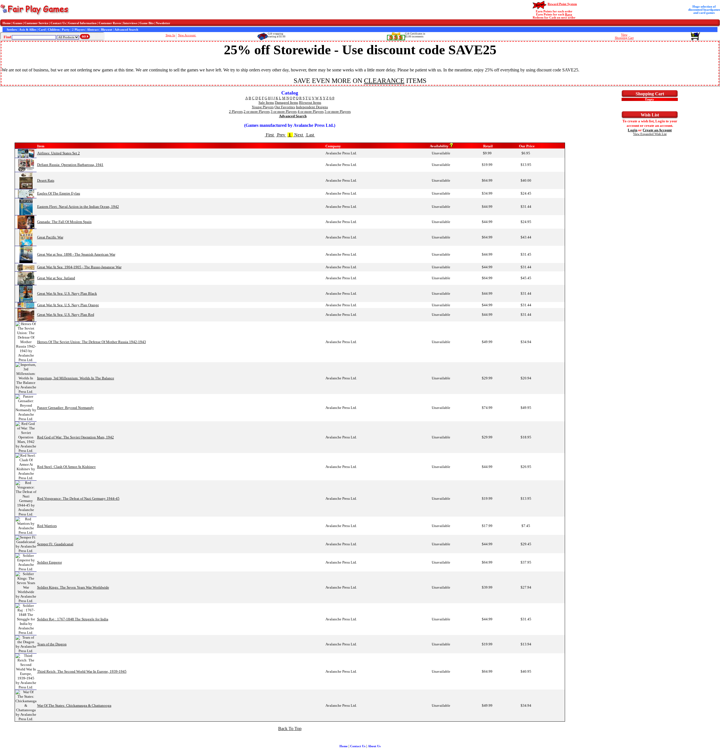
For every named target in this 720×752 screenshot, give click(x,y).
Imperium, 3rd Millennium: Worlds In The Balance (75, 378)
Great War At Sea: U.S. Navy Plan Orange (68, 305)
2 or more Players (257, 111)
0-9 (331, 98)
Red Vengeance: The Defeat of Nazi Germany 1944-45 (78, 498)
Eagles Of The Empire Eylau (58, 193)
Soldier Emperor (49, 562)
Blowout (106, 29)
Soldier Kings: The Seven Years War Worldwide (73, 587)
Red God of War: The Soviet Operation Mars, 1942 (75, 437)
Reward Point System (562, 4)
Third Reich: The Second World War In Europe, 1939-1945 (82, 671)
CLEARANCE (384, 80)
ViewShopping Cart (624, 36)
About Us (374, 746)
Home (7, 23)
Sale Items (266, 102)
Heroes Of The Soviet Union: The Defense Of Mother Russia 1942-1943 (91, 342)
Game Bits (147, 23)
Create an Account (657, 130)
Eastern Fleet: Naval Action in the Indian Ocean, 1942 (78, 206)
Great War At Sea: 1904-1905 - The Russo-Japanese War (79, 267)
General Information (82, 23)
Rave (568, 14)
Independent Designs (312, 107)
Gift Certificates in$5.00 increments (415, 35)
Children (54, 29)
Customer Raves (110, 23)
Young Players (263, 107)
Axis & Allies (27, 29)
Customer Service (36, 23)
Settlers (12, 29)
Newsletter (163, 23)
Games (17, 23)
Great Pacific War (50, 237)
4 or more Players (311, 111)
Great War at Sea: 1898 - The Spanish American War (76, 254)
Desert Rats (45, 180)
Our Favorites (284, 107)
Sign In (170, 35)
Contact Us (58, 23)
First (270, 134)
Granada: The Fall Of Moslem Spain (64, 222)
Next (298, 134)
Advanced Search (126, 29)
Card (42, 29)
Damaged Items (286, 102)
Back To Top (290, 728)
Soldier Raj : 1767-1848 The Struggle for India (72, 619)
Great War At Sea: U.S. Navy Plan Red (65, 314)
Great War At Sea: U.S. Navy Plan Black (67, 293)
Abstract (93, 29)
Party (66, 29)
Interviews (130, 23)
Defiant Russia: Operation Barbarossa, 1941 (70, 165)
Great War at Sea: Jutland (56, 278)
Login (632, 130)
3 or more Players (284, 111)
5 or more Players (338, 111)
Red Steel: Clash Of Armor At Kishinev (66, 467)
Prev (281, 134)
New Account (187, 35)
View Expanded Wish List (650, 134)
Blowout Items (310, 102)
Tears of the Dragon (52, 644)
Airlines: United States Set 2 (58, 153)
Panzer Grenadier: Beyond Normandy (65, 408)
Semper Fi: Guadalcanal (55, 544)
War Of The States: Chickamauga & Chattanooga (74, 705)
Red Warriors (47, 526)
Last (310, 134)
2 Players (78, 29)
